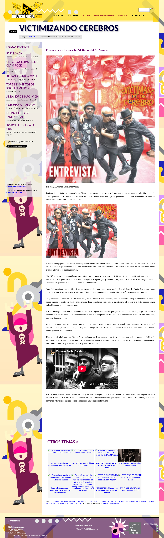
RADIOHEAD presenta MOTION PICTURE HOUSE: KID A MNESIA (106, 465)
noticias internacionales (110, 503)
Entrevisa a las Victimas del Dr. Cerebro (101, 501)
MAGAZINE (33, 37)
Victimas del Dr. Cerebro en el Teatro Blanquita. (63, 503)
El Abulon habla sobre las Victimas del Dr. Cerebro (135, 501)
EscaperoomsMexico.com (16, 187)
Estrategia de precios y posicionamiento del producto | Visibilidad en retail (59, 490)
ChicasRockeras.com (14, 193)
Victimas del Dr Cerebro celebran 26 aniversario (67, 501)
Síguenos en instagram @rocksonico (19, 142)
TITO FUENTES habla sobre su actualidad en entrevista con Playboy (107, 490)
